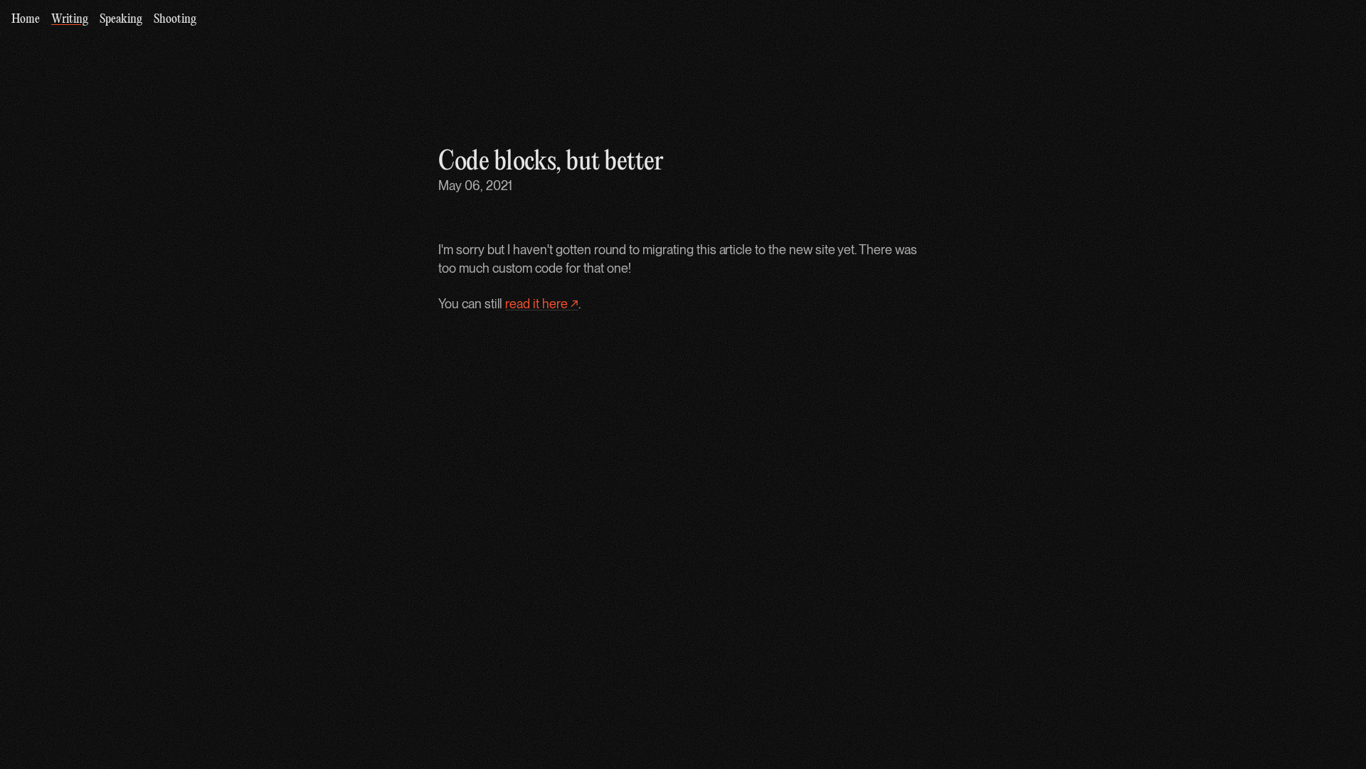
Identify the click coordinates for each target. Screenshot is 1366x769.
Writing (69, 19)
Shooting (175, 19)
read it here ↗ (541, 303)
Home (25, 19)
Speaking (121, 19)
